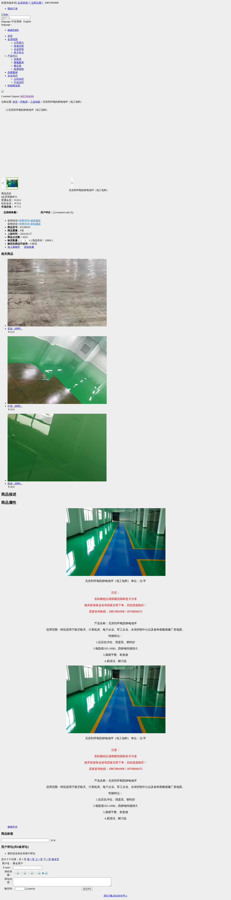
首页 (10, 36)
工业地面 (35, 101)
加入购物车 (14, 247)
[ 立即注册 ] (36, 2)
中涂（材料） (15, 406)
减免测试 (35, 220)
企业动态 (13, 75)
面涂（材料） (15, 483)
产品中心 (13, 55)
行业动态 (19, 82)
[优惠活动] (24, 220)
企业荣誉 (19, 49)
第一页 (31, 859)
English (27, 21)
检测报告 (19, 69)
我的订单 (13, 8)
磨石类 (17, 65)
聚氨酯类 (19, 62)
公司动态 (19, 79)
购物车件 (13, 30)
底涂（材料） (15, 328)
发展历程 (19, 46)
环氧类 (17, 59)
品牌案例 (13, 72)
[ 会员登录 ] (22, 2)
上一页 (39, 859)
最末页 (55, 859)
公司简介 (19, 42)
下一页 (47, 859)
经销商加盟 (14, 85)
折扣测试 (35, 224)
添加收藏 (29, 247)
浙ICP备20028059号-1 (115, 895)
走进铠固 (13, 39)
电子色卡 (19, 52)
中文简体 (16, 21)
